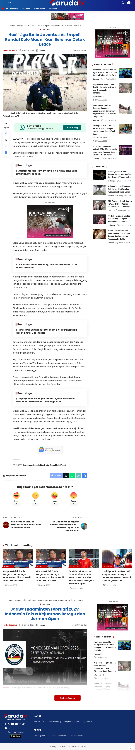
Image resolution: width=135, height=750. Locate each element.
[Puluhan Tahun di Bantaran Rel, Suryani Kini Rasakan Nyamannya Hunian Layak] (99, 190)
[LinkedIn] (5, 728)
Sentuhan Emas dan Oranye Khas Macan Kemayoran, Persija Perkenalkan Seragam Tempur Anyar (81, 577)
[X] (8, 724)
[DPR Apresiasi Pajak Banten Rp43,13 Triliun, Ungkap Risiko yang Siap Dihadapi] (99, 205)
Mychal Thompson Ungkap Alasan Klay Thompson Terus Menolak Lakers (119, 219)
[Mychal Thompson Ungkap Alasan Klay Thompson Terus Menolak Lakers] (99, 219)
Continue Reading (67, 698)
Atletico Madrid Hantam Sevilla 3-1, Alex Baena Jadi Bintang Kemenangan (46, 172)
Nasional (96, 79)
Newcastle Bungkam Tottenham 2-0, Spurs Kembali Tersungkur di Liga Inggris (46, 331)
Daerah (110, 210)
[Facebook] (5, 724)
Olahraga (19, 26)
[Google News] (16, 724)
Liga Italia (44, 465)
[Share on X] (6, 140)
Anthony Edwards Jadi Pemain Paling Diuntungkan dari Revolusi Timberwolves (120, 174)
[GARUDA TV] (67, 3)
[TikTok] (23, 724)
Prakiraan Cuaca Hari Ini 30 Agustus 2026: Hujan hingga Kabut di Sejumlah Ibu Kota (105, 72)
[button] (5, 2)
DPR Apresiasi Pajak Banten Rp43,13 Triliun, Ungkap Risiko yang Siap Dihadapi (120, 204)
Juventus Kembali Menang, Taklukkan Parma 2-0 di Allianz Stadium (46, 266)
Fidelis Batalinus (10, 50)
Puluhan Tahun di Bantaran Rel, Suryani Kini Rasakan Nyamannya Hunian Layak (119, 189)
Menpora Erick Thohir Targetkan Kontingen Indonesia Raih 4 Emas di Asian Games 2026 (17, 576)
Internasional (97, 96)
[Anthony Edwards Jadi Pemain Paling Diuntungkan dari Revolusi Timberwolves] (99, 175)
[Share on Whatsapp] (72, 475)
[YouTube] (12, 724)
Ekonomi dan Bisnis (100, 138)
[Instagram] (20, 724)
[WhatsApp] (9, 728)
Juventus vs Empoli (31, 465)
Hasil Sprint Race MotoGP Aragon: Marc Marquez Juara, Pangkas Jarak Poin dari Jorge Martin (117, 576)
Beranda (12, 26)
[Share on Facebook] (6, 133)
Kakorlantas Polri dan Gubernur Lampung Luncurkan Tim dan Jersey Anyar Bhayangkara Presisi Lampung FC (104, 111)
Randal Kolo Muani (58, 465)
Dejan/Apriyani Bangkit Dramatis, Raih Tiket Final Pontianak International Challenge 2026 (45, 400)
